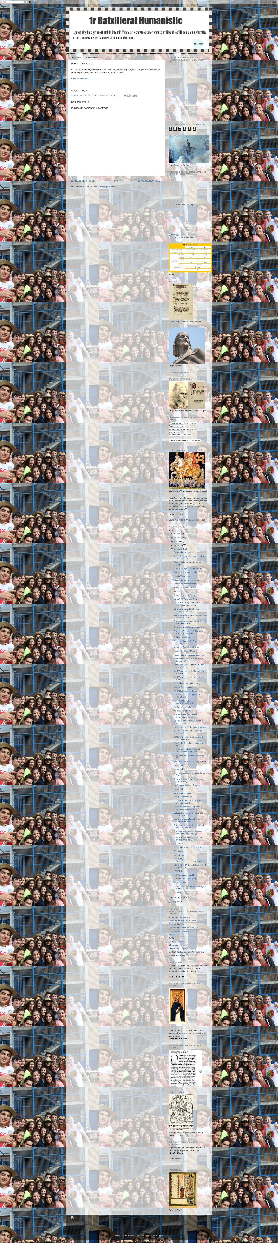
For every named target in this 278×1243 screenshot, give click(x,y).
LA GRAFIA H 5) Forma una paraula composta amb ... (187, 604)
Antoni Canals (180, 882)
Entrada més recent (83, 180)
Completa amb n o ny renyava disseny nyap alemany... (187, 832)
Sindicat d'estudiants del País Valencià (186, 952)
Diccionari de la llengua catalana (183, 927)
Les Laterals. (179, 844)
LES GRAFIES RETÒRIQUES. (187, 847)
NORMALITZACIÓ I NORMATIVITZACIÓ (184, 702)
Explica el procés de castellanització (190, 727)
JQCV (171, 938)
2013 (174, 530)
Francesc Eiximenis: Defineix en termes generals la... (188, 632)
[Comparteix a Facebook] (133, 95)
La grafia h (178, 765)
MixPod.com (189, 237)
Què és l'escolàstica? (183, 687)
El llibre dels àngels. (183, 637)
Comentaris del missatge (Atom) (100, 187)
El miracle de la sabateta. (185, 879)
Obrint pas (173, 945)
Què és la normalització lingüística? (190, 761)
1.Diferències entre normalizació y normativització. (189, 738)
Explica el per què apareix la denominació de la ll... (187, 716)
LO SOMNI (179, 892)
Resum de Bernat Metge (185, 584)
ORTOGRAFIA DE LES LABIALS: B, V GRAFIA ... (190, 866)
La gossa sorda (176, 941)
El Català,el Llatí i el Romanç (187, 683)
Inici (116, 180)
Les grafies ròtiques (183, 797)
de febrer (178, 549)
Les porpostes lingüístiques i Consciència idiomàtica (187, 750)
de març (178, 545)
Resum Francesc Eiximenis (186, 595)
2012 (174, 902)
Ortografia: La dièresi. (184, 552)
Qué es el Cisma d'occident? (187, 572)
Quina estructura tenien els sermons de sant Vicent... (190, 616)
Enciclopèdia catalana (179, 931)
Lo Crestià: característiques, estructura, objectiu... (186, 610)
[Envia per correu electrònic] (125, 95)
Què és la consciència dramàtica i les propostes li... (189, 722)
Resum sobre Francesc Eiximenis (189, 655)
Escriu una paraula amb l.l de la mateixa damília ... (188, 820)
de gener (178, 897)
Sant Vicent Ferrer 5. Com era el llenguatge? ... (188, 660)
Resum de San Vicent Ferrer (187, 580)
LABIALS (178, 871)
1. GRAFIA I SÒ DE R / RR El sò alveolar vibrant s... (188, 802)
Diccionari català (176, 924)
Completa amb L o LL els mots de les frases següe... (189, 826)
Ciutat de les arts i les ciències (182, 921)
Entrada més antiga (150, 180)
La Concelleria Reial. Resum (187, 785)
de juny (177, 534)
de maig (178, 537)
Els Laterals (179, 851)
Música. (177, 591)
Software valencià (177, 955)
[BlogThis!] (128, 95)
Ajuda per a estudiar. (183, 707)
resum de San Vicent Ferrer (186, 647)
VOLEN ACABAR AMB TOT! (186, 599)
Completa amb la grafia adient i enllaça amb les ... (188, 838)
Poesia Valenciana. (80, 78)
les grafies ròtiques (182, 793)
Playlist (178, 237)
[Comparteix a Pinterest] (136, 95)
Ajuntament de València (179, 917)
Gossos (172, 934)
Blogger (159, 1236)
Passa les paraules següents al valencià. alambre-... (188, 808)
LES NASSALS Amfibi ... (185, 875)
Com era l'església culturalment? (189, 568)
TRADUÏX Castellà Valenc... (188, 860)
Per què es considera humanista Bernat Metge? (188, 780)
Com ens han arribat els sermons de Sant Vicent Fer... (190, 622)
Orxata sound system (178, 948)
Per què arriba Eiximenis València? (189, 627)
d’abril (177, 541)
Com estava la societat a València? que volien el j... (190, 666)
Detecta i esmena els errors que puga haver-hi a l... (188, 814)
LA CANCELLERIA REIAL (185, 691)
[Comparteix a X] (130, 95)
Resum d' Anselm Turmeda (186, 587)
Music (171, 237)
